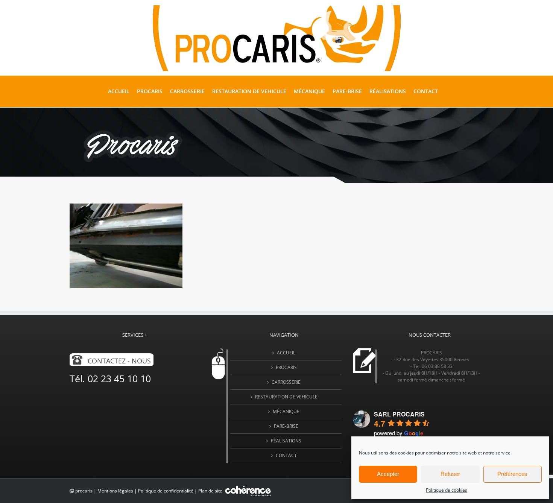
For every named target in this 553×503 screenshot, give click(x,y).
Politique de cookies (446, 490)
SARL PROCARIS (399, 414)
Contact (286, 455)
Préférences (512, 474)
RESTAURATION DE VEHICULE (286, 397)
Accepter (388, 474)
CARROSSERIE (286, 382)
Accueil (286, 353)
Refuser (450, 474)
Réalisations (286, 441)
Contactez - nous (119, 360)
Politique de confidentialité (165, 491)
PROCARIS (286, 367)
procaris (84, 491)
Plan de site (210, 491)
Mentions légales (115, 491)
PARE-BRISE (286, 426)
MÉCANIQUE (286, 411)
